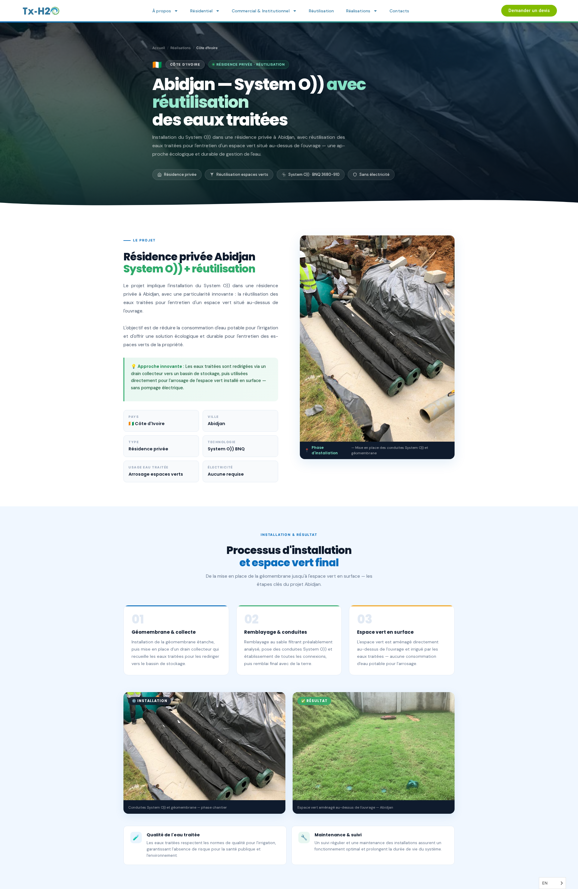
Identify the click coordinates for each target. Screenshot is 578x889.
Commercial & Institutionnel (261, 11)
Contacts (399, 11)
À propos (161, 11)
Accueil (158, 48)
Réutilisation (321, 11)
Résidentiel (201, 11)
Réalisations (358, 11)
